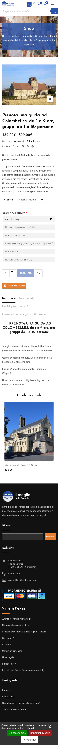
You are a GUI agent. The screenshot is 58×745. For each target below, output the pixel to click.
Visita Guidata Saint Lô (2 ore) (21, 465)
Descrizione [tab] (8, 298)
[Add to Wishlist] (39, 273)
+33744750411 (15, 573)
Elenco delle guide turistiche (15, 625)
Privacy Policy (9, 663)
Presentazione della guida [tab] (16, 314)
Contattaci (7, 644)
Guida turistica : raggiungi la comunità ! (21, 703)
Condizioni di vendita (12, 651)
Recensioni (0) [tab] (26, 298)
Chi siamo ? (8, 638)
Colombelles (33, 141)
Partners (6, 690)
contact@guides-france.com (22, 580)
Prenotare (25, 273)
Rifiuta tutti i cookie (40, 733)
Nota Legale (8, 657)
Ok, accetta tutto (17, 733)
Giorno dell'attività (15, 212)
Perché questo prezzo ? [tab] (15, 306)
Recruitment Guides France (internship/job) (23, 670)
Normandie (19, 141)
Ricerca (7, 525)
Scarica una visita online (14, 709)
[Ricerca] (54, 11)
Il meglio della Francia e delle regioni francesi (24, 631)
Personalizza (29, 739)
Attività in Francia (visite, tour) (16, 619)
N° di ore (8, 199)
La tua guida (8, 696)
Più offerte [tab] (40, 314)
